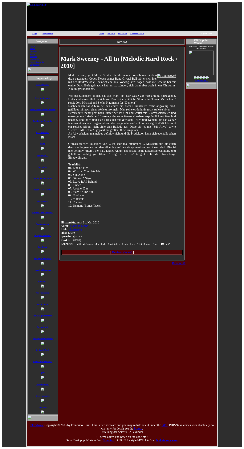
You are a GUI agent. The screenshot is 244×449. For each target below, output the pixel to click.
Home (101, 34)
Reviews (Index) (122, 252)
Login (34, 34)
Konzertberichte (137, 34)
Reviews (111, 34)
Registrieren (48, 34)
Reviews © (178, 263)
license (138, 428)
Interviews (122, 34)
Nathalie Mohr (79, 225)
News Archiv (35, 51)
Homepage (75, 229)
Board (32, 54)
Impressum (34, 65)
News (32, 49)
